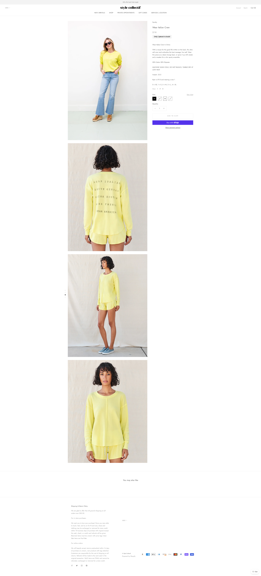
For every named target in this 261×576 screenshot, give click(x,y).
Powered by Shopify (128, 556)
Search (245, 8)
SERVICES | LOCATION (159, 13)
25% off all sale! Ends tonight (130, 2)
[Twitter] (160, 88)
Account (238, 8)
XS (154, 98)
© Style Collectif (126, 553)
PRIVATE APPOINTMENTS (125, 13)
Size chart (190, 94)
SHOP (111, 13)
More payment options (172, 127)
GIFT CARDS (143, 13)
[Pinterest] (162, 88)
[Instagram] (81, 565)
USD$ (6, 8)
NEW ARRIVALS (99, 13)
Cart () (253, 8)
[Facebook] (157, 88)
